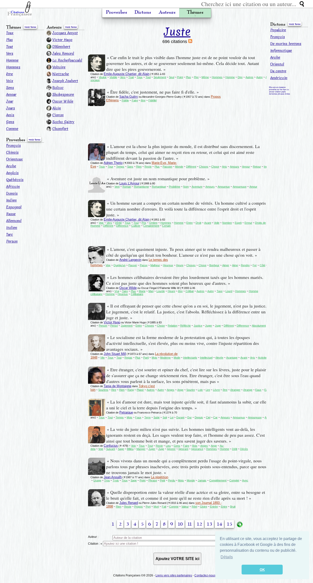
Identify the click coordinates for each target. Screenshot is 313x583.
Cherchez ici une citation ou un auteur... (248, 4)
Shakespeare (63, 94)
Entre (189, 222)
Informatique (281, 50)
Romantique (159, 186)
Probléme (174, 186)
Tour (110, 166)
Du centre (278, 71)
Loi (171, 417)
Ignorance (197, 448)
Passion (167, 166)
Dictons (142, 12)
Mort (156, 506)
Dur (189, 417)
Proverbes (116, 12)
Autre (259, 77)
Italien (11, 227)
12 (199, 524)
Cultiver (135, 225)
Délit (234, 448)
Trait (131, 77)
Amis (10, 115)
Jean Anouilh (113, 477)
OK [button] (262, 570)
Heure (179, 265)
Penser (103, 325)
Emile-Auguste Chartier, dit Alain (126, 74)
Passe (143, 265)
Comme (12, 128)
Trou (107, 480)
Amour (11, 94)
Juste (177, 31)
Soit (165, 417)
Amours (234, 166)
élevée (219, 357)
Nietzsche (60, 74)
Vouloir (103, 77)
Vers (9, 53)
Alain (56, 108)
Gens (10, 121)
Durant (180, 417)
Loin (200, 389)
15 (229, 524)
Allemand (14, 220)
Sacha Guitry (63, 121)
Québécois (14, 179)
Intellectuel (206, 357)
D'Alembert (61, 46)
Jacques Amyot (65, 33)
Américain (278, 77)
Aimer (225, 265)
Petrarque (126, 412)
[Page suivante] (240, 524)
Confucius (111, 445)
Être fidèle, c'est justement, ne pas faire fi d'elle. (152, 92)
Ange (180, 389)
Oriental (277, 64)
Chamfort (60, 128)
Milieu (130, 448)
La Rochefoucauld (67, 60)
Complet (234, 480)
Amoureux (224, 186)
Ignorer (171, 448)
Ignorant (183, 448)
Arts (224, 166)
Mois (154, 357)
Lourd (228, 291)
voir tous (30, 27)
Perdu (171, 480)
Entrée (214, 506)
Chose (215, 166)
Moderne (165, 357)
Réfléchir (185, 325)
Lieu (168, 445)
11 (189, 524)
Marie (142, 291)
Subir (157, 417)
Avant (207, 222)
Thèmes (195, 12)
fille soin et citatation (277, 87)
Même (205, 77)
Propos (138, 506)
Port (148, 506)
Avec (245, 480)
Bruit (232, 506)
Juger (208, 325)
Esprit (238, 222)
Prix (144, 222)
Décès (244, 448)
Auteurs (167, 12)
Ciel (208, 417)
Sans (130, 166)
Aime (235, 265)
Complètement (217, 480)
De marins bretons (285, 43)
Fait (164, 506)
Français (13, 145)
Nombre (227, 222)
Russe (11, 214)
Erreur (248, 222)
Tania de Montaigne (117, 386)
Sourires (103, 389)
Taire (125, 291)
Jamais (202, 480)
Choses (203, 166)
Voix (9, 80)
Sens (10, 87)
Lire (208, 389)
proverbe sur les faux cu (279, 89)
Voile (216, 222)
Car (215, 417)
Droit (198, 222)
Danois (12, 193)
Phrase (152, 480)
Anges (170, 389)
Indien (11, 200)
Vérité (118, 222)
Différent (191, 166)
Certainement (151, 225)
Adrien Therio (113, 163)
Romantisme (141, 186)
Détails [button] (227, 557)
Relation (172, 325)
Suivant (110, 448)
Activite (262, 357)
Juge (218, 325)
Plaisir (140, 389)
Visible (113, 77)
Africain (13, 186)
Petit (162, 480)
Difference (122, 225)
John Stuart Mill (115, 354)
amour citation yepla (277, 92)
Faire (135, 100)
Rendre (245, 265)
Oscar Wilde (62, 101)
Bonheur (214, 265)
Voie (100, 448)
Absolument (259, 325)
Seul (171, 77)
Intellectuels (190, 357)
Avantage (231, 357)
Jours (10, 108)
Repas (128, 357)
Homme (12, 60)
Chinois (12, 152)
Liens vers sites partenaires (174, 575)
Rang (130, 389)
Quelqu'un (119, 265)
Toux (9, 33)
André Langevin (130, 260)
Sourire (190, 389)
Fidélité (152, 100)
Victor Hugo (62, 39)
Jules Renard (63, 53)
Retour (257, 166)
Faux (138, 417)
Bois (194, 445)
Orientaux (14, 159)
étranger (235, 389)
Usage (97, 480)
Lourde (160, 291)
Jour (9, 101)
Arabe (11, 166)
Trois (116, 480)
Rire (113, 389)
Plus (9, 39)
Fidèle (125, 100)
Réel (194, 506)
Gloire (203, 506)
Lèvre (216, 389)
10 (180, 524)
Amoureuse (239, 186)
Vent (117, 186)
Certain (166, 225)
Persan (12, 241)
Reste (148, 166)
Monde (179, 166)
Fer (255, 265)
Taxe (220, 291)
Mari (151, 291)
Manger (140, 448)
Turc (9, 234)
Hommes (13, 67)
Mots (181, 480)
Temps (120, 166)
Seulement (160, 77)
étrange (247, 389)
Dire (240, 77)
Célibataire (137, 294)
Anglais (12, 172)
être (9, 74)
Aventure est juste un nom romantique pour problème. (158, 178)
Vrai (116, 291)
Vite (102, 357)
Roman (127, 186)
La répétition (159, 477)
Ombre (153, 222)
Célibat (190, 291)
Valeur (185, 506)
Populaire (278, 30)
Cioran (58, 115)
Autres (249, 77)
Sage (121, 448)
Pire (196, 77)
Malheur (155, 265)
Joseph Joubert (65, 80)
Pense (114, 325)
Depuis (199, 417)
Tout (9, 46)
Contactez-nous (204, 575)
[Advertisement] (177, 124)
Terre (147, 417)
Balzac (58, 87)
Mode (177, 357)
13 (209, 524)
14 (219, 524)
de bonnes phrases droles (279, 94)
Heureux (168, 265)
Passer (132, 265)
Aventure (197, 186)
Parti (146, 357)
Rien (139, 166)
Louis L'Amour (129, 183)
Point (180, 77)
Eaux (258, 389)
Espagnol (14, 207)
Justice (198, 325)
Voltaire (59, 67)
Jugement (127, 325)
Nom (186, 186)
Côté (262, 265)
